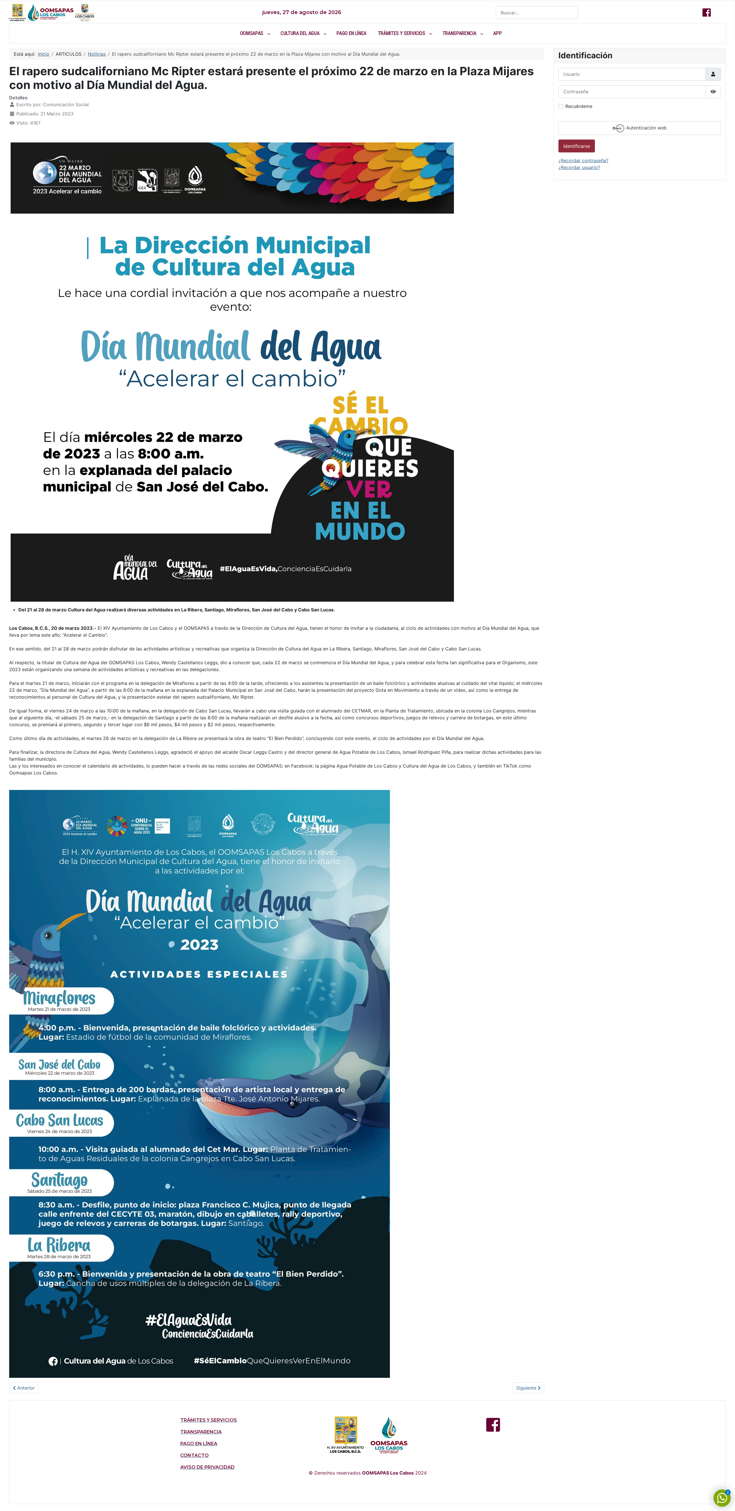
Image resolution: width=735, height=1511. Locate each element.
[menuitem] (254, 33)
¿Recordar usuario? (579, 167)
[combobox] (537, 12)
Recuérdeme (578, 106)
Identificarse (576, 146)
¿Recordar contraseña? (583, 160)
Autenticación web (646, 128)
